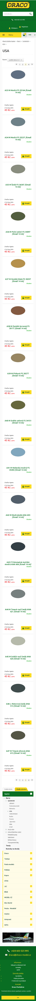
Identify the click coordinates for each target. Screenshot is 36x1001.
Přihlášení (14, 28)
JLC (5, 886)
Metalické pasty (12, 835)
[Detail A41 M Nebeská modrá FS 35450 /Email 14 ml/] (18, 455)
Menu (11, 35)
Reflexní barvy (12, 840)
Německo (12, 808)
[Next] (32, 64)
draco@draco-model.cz (20, 955)
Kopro (6, 875)
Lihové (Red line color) (14, 832)
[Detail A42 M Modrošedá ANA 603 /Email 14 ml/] (18, 502)
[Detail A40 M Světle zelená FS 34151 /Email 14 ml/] (18, 408)
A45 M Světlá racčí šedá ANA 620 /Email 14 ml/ (18, 657)
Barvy (19, 41)
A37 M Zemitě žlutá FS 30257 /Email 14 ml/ (18, 280)
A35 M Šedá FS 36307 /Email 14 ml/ (18, 186)
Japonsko (12, 821)
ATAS (6, 881)
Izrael (10, 827)
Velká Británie (13, 814)
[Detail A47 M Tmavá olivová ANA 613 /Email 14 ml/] (18, 738)
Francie (11, 819)
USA (3, 44)
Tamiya (7, 859)
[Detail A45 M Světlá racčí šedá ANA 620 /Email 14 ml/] (18, 644)
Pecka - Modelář (10, 908)
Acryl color (11, 829)
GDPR (18, 970)
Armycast (7, 919)
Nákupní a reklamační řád (18, 965)
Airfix (6, 925)
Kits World (8, 903)
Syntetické (26, 41)
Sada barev (11, 837)
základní (11, 803)
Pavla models (9, 864)
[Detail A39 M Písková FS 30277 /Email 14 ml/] (18, 360)
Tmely (8, 845)
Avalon (6, 914)
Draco (6, 853)
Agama (13, 41)
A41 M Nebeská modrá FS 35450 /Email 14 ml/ (18, 469)
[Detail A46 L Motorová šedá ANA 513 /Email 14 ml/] (18, 691)
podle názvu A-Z (15, 60)
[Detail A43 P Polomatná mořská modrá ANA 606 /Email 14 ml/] (18, 549)
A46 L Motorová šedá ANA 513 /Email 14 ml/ (18, 705)
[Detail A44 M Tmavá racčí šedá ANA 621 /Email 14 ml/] (18, 596)
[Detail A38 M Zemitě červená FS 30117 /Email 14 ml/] (18, 313)
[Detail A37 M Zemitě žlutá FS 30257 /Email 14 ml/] (18, 266)
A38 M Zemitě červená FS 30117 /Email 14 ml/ (18, 327)
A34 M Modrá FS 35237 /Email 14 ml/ (18, 138)
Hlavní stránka (6, 41)
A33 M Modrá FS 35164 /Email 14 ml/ (18, 91)
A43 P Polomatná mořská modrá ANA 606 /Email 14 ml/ (18, 563)
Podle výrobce (21, 789)
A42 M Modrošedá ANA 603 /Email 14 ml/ (18, 516)
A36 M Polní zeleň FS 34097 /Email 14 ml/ (18, 233)
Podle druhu (8, 789)
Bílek (6, 892)
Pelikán (7, 870)
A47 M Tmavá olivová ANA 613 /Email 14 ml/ (18, 752)
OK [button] (18, 997)
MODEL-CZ (8, 897)
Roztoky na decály (12, 849)
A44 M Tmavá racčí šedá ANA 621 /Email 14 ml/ (18, 610)
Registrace (25, 26)
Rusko (11, 816)
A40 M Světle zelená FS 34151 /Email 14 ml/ (18, 422)
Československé (14, 806)
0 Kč (30, 35)
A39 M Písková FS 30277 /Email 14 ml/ (18, 374)
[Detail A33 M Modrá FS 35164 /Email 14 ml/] (18, 77)
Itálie (10, 824)
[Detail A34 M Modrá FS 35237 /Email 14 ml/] (18, 124)
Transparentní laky (13, 842)
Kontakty (18, 967)
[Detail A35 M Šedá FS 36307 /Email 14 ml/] (18, 172)
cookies (3, 993)
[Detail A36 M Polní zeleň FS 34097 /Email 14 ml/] (18, 219)
